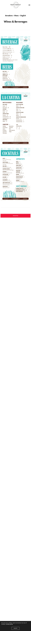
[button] (15, 216)
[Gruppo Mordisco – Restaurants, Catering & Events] (15, 5)
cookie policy (9, 624)
